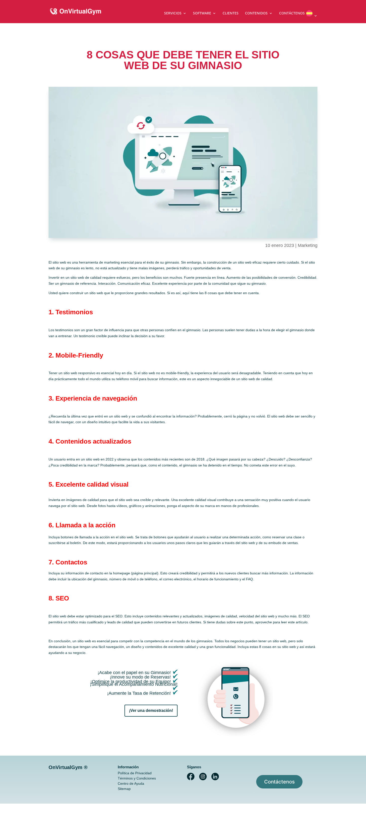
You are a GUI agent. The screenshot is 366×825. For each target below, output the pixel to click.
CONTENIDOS (256, 13)
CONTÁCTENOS (292, 13)
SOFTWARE (202, 13)
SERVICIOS (173, 13)
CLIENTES (231, 13)
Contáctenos (279, 782)
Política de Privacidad (135, 773)
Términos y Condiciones (137, 778)
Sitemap (124, 789)
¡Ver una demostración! (151, 710)
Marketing (307, 245)
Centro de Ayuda (131, 783)
